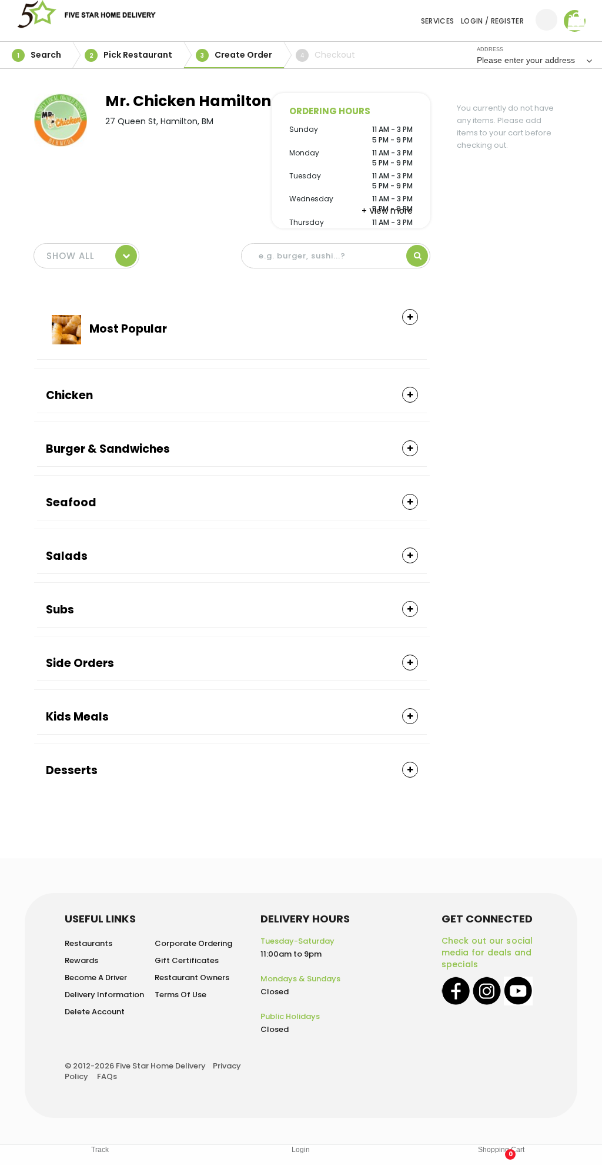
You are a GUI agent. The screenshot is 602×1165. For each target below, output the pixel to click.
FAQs (107, 1076)
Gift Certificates (187, 960)
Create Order (236, 55)
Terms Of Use (180, 994)
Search (39, 55)
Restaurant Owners (192, 977)
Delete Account (95, 1011)
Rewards (81, 960)
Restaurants (88, 943)
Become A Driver (96, 977)
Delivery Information (104, 994)
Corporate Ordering (193, 943)
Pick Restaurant (131, 55)
